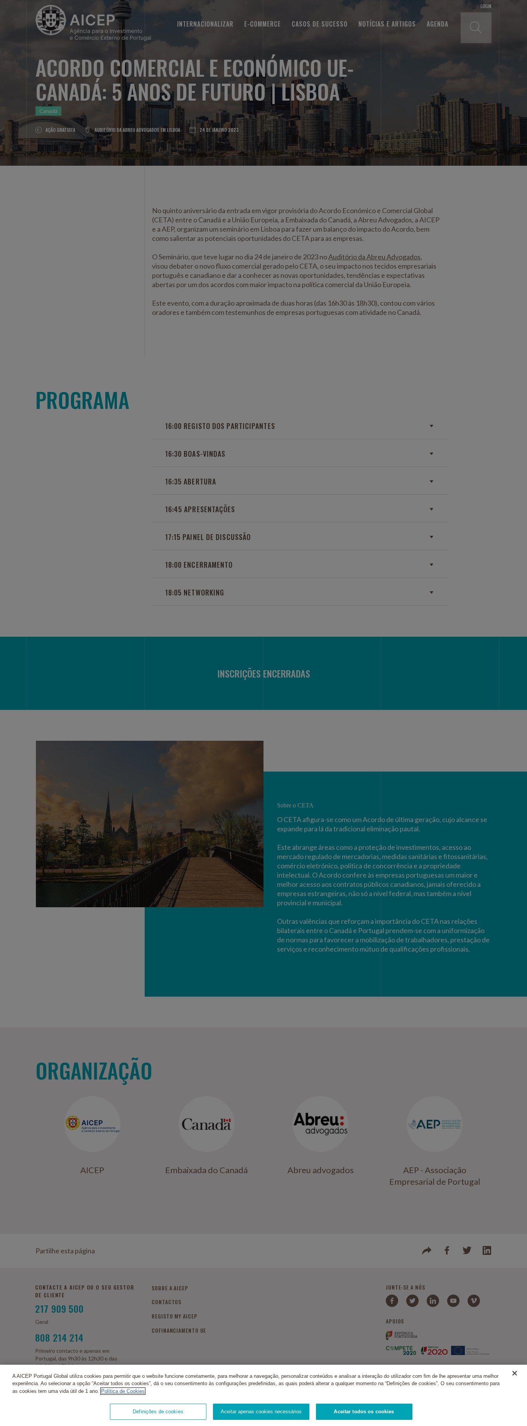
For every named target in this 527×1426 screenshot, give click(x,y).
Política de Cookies (123, 1391)
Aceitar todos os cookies (364, 1411)
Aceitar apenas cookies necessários (261, 1411)
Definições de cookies (158, 1411)
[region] (263, 1395)
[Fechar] (514, 1373)
